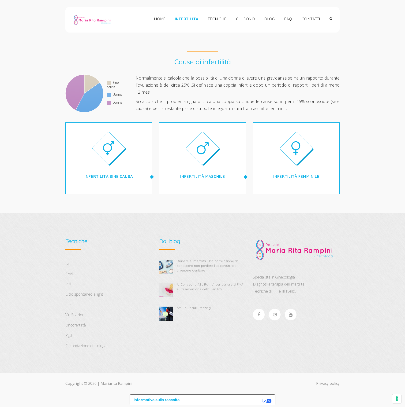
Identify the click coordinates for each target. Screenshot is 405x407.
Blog (269, 19)
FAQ (288, 19)
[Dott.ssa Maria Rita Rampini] (92, 20)
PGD (68, 335)
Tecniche (217, 19)
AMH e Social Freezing (194, 308)
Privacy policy (328, 383)
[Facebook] (259, 314)
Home (159, 19)
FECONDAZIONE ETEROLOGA (85, 345)
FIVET (69, 273)
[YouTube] (290, 314)
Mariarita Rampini (116, 383)
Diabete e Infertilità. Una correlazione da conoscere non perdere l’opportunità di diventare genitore (208, 265)
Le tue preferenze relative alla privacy (223, 401)
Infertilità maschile (202, 176)
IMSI (68, 304)
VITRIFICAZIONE (75, 314)
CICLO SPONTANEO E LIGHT (84, 294)
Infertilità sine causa (109, 176)
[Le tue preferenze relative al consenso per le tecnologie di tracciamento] (396, 398)
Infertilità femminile (296, 176)
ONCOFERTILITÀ (75, 325)
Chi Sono (245, 19)
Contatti (311, 19)
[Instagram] (275, 314)
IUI (67, 263)
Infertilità (186, 19)
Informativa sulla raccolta (157, 399)
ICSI (68, 283)
